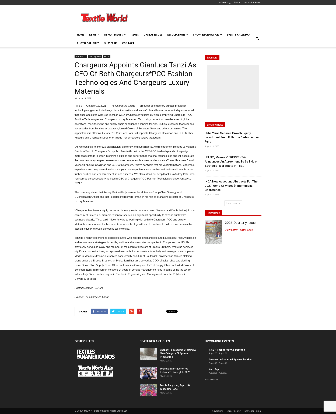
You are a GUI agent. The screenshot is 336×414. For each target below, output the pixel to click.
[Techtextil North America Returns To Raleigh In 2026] (148, 373)
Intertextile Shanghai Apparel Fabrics (230, 359)
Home (80, 34)
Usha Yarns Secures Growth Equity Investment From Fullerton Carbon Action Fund (232, 137)
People (106, 56)
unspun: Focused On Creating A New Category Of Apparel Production (178, 353)
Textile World (81, 56)
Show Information (206, 34)
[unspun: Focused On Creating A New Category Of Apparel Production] (148, 354)
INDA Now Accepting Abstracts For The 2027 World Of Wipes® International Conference (231, 186)
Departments (113, 34)
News (92, 34)
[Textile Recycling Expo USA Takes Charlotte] (148, 390)
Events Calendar (238, 34)
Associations (176, 34)
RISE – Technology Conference (227, 349)
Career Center (234, 410)
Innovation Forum (252, 410)
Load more (231, 203)
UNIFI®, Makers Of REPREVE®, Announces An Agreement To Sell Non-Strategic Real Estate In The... (231, 161)
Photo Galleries (88, 43)
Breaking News (95, 56)
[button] (257, 39)
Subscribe (110, 43)
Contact (128, 43)
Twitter (237, 2)
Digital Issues (153, 34)
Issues (135, 34)
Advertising (224, 2)
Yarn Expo (214, 369)
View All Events (211, 380)
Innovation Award (252, 2)
